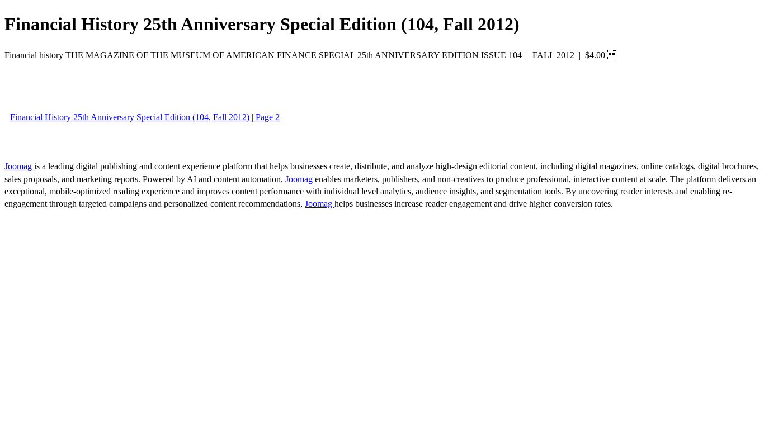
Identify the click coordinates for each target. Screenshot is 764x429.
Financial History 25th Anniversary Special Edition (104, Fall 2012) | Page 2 (145, 117)
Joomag (19, 166)
